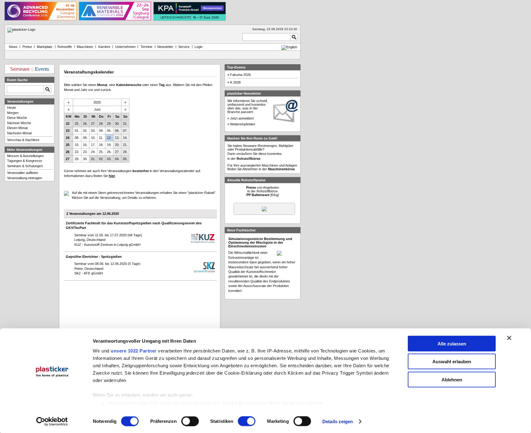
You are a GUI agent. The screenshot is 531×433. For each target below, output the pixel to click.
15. (77, 145)
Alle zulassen (452, 343)
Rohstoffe (64, 47)
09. (85, 138)
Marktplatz (45, 47)
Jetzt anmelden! (242, 118)
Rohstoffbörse (248, 158)
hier (112, 176)
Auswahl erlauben (451, 361)
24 (67, 138)
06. (117, 130)
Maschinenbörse (281, 169)
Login (199, 47)
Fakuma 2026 (240, 75)
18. (101, 145)
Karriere (104, 47)
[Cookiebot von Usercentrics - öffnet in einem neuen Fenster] (52, 421)
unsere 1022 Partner (134, 350)
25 (67, 145)
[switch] (190, 421)
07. (125, 130)
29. (109, 123)
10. (93, 138)
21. (125, 145)
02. (85, 130)
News (12, 47)
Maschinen (85, 47)
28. (101, 123)
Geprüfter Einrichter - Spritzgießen (94, 256)
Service (184, 47)
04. (101, 130)
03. (93, 130)
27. (93, 123)
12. (109, 138)
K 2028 (235, 82)
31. (125, 123)
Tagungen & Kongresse (24, 161)
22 (67, 123)
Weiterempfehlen (242, 124)
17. (93, 145)
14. (125, 138)
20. (117, 145)
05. (109, 130)
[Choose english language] (289, 47)
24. (93, 152)
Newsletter (165, 47)
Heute (11, 107)
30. (117, 123)
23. (85, 152)
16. (85, 145)
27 (67, 159)
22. (77, 152)
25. (77, 123)
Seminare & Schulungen (25, 166)
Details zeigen (337, 421)
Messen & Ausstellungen (25, 156)
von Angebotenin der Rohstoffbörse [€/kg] (262, 191)
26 (67, 152)
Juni (97, 109)
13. (117, 138)
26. (85, 123)
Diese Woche (17, 118)
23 (67, 130)
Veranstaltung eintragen (24, 178)
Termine (146, 47)
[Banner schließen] (509, 338)
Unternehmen (125, 47)
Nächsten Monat (19, 133)
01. (77, 130)
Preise (27, 47)
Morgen (12, 113)
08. (77, 138)
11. (101, 138)
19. (109, 145)
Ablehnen (452, 379)
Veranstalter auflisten (22, 173)
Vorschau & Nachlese (23, 140)
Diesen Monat (17, 128)
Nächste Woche (19, 123)
